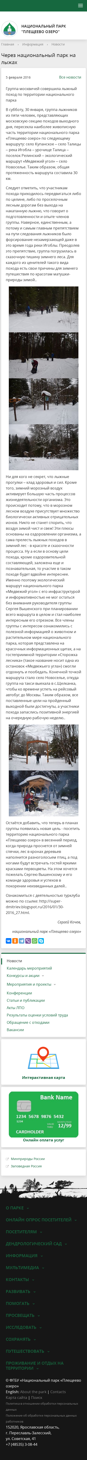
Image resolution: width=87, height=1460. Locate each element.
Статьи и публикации (26, 1000)
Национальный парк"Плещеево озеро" (43, 29)
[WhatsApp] (34, 941)
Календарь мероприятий (29, 968)
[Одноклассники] (15, 941)
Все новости (70, 77)
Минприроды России (28, 1159)
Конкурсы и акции (23, 975)
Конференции (19, 993)
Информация (32, 44)
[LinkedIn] (18, 1450)
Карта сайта (16, 1397)
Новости (58, 44)
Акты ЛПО (15, 1007)
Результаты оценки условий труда (37, 1015)
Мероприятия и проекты (29, 984)
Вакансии (15, 1029)
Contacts (58, 1391)
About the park (33, 1391)
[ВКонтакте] (8, 941)
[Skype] (41, 941)
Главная (7, 44)
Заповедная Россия (26, 1166)
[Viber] (28, 941)
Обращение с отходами (28, 1022)
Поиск (36, 1397)
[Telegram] (21, 941)
